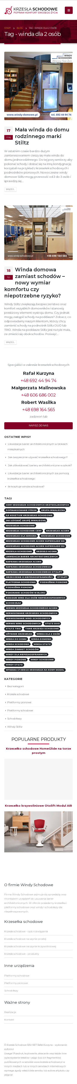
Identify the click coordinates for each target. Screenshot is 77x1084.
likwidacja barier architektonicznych (32, 556)
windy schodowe (42, 659)
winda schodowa (17, 644)
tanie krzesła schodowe (42, 628)
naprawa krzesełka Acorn (23, 561)
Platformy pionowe (19, 702)
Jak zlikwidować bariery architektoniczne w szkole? (40, 465)
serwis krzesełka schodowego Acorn (31, 608)
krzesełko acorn (57, 530)
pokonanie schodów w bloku (25, 592)
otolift (62, 577)
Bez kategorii (15, 686)
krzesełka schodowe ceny (23, 530)
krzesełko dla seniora (21, 536)
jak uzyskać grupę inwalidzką (26, 520)
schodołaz (13, 603)
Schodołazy (14, 718)
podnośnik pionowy (19, 587)
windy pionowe (16, 659)
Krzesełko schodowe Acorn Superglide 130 (35, 546)
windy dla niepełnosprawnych (26, 654)
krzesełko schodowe (55, 536)
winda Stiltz (42, 644)
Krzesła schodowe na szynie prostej (25, 938)
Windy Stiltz (14, 726)
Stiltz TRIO (13, 628)
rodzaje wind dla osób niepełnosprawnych (35, 598)
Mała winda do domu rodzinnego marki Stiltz (42, 136)
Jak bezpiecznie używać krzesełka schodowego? (38, 457)
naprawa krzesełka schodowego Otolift (34, 572)
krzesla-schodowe (19, 551)
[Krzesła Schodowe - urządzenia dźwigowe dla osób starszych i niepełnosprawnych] (31, 10)
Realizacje (10, 1012)
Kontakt (9, 1019)
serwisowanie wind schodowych (28, 618)
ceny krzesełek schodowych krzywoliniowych (37, 505)
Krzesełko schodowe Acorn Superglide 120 (35, 541)
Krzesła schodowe (18, 694)
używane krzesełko (19, 634)
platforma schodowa (21, 582)
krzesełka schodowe (20, 525)
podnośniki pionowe (53, 582)
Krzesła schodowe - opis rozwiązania (26, 931)
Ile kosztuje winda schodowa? (26, 486)
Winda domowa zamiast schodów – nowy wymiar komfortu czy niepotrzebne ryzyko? (34, 282)
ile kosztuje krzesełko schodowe (29, 515)
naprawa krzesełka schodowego (28, 567)
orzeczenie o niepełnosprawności (29, 577)
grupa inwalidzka (53, 510)
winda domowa (41, 639)
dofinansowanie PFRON (21, 510)
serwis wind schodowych (23, 623)
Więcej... (10, 189)
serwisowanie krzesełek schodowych (31, 613)
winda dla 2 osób (48, 634)
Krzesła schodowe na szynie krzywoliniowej (30, 946)
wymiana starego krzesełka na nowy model (35, 670)
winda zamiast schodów (22, 649)
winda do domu (16, 639)
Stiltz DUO (52, 623)
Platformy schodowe (20, 710)
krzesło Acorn (46, 551)
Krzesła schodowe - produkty (21, 953)
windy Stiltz (14, 664)
